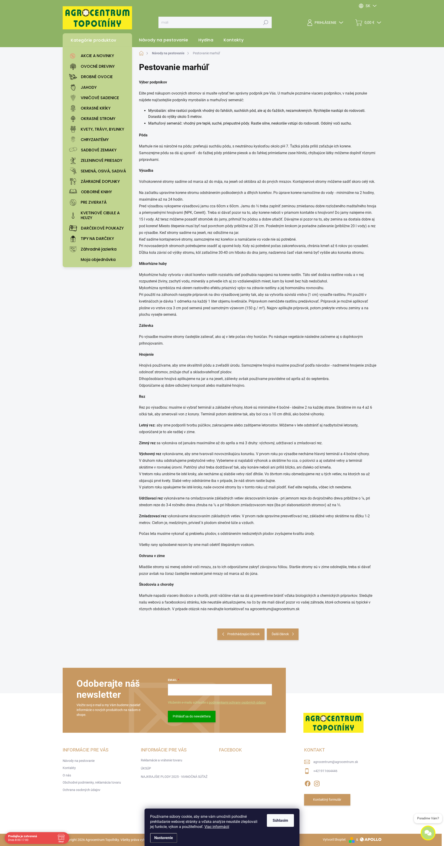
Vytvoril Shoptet (334, 839)
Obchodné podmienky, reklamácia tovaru (92, 782)
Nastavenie (163, 838)
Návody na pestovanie (79, 761)
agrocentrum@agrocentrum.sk (335, 762)
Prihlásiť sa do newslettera (192, 716)
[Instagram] (316, 782)
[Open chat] (428, 833)
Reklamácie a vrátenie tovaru (161, 760)
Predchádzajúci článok (243, 634)
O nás (67, 775)
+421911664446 (325, 771)
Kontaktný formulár (327, 799)
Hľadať (266, 22)
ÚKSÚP (146, 768)
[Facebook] (307, 782)
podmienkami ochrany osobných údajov (237, 702)
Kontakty (69, 768)
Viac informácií (216, 827)
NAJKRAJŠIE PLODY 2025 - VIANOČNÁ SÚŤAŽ (174, 777)
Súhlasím (280, 820)
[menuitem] (98, 56)
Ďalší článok (280, 634)
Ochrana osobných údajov (81, 790)
